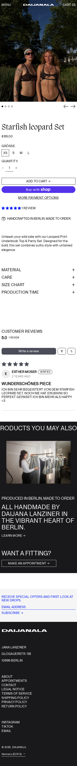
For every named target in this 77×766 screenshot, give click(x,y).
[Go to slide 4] (12, 106)
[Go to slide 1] (2, 106)
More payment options (38, 198)
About (7, 676)
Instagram (11, 722)
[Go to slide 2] (5, 106)
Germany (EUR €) (12, 754)
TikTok (7, 726)
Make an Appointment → (29, 563)
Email (6, 731)
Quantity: (10, 161)
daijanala (19, 747)
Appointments (14, 681)
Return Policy (14, 706)
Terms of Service (17, 693)
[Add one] (16, 168)
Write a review (29, 351)
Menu (6, 5)
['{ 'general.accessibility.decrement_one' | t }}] (3, 168)
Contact (9, 685)
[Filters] (62, 351)
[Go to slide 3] (8, 106)
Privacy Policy (14, 702)
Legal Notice (13, 689)
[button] (69, 5)
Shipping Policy (15, 698)
